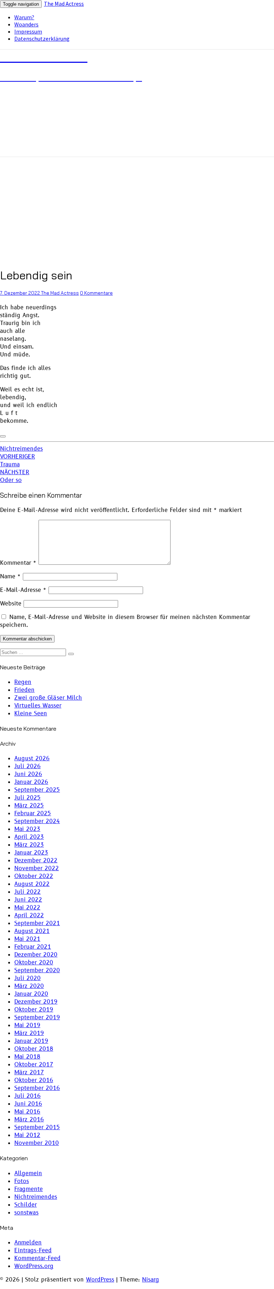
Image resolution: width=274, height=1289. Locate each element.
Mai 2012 (27, 1135)
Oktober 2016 (33, 1080)
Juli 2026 (27, 766)
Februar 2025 (32, 813)
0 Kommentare (96, 293)
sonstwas (26, 1213)
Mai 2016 (27, 1112)
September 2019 (37, 1017)
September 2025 (37, 790)
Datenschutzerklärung (42, 38)
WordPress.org (34, 1266)
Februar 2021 (32, 947)
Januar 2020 (31, 994)
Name (10, 576)
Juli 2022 (27, 892)
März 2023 (29, 845)
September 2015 (37, 1127)
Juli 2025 (27, 798)
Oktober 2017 (33, 1065)
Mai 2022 (27, 908)
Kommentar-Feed (37, 1258)
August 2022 (32, 884)
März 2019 (29, 1033)
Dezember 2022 (35, 860)
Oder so (14, 476)
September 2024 (37, 821)
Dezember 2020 (35, 955)
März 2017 (29, 1072)
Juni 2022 (28, 900)
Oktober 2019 (33, 1010)
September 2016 (37, 1088)
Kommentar (18, 563)
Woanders (26, 24)
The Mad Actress (64, 3)
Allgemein (28, 1173)
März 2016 (29, 1119)
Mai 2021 (27, 939)
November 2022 (36, 868)
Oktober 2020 (33, 962)
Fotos (21, 1181)
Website (10, 604)
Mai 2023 (27, 829)
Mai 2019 (27, 1025)
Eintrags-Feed (33, 1250)
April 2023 (29, 837)
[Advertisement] (137, 210)
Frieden (24, 690)
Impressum (28, 31)
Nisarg (150, 1280)
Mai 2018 (27, 1057)
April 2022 (29, 915)
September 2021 (37, 923)
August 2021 (32, 931)
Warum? (24, 17)
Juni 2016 (28, 1104)
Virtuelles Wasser (37, 706)
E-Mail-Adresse (23, 590)
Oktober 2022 (33, 876)
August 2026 (32, 758)
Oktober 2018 (33, 1049)
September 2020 (37, 970)
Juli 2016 (27, 1096)
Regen (22, 682)
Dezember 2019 (35, 1002)
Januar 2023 (31, 853)
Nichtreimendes (21, 449)
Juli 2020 (27, 978)
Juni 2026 (28, 774)
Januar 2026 (31, 782)
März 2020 (29, 986)
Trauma (17, 460)
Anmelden (28, 1243)
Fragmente (28, 1189)
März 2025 (29, 806)
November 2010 (36, 1143)
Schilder (25, 1205)
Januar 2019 (31, 1041)
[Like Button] (3, 436)
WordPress (100, 1280)
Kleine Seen (30, 713)
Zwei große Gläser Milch (48, 698)
